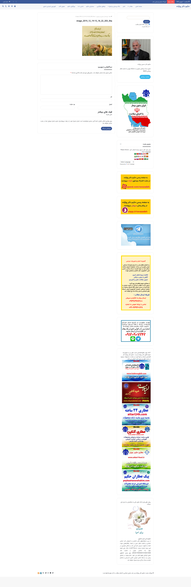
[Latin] (147, 156)
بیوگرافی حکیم (71, 6)
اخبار (124, 6)
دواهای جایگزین (101, 6)
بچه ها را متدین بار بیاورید (102, 16)
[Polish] (135, 159)
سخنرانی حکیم (90, 6)
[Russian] (138, 159)
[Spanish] (140, 159)
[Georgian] (145, 154)
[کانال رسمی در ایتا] (38, 573)
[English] (140, 154)
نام (111, 97)
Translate (132, 164)
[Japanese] (140, 156)
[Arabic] (135, 154)
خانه (110, 16)
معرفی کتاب (62, 6)
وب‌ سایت (72, 104)
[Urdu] (145, 159)
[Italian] (138, 156)
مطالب (131, 6)
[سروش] (41, 573)
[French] (142, 154)
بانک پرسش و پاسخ (114, 6)
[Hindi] (135, 156)
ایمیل (110, 104)
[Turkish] (142, 159)
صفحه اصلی (138, 6)
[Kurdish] (145, 156)
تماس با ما (80, 6)
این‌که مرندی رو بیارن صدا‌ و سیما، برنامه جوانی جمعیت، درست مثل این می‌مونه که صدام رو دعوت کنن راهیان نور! (135, 2)
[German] (147, 154)
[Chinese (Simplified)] (138, 154)
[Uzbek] (147, 159)
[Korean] (142, 156)
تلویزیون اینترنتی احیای (49, 6)
